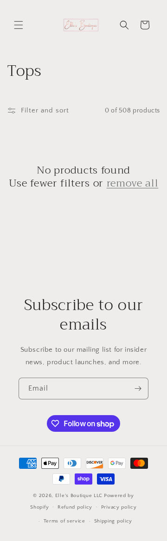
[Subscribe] (138, 388)
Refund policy (75, 507)
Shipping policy (113, 521)
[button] (18, 25)
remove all (133, 183)
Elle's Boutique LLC (79, 495)
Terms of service (64, 521)
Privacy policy (119, 507)
